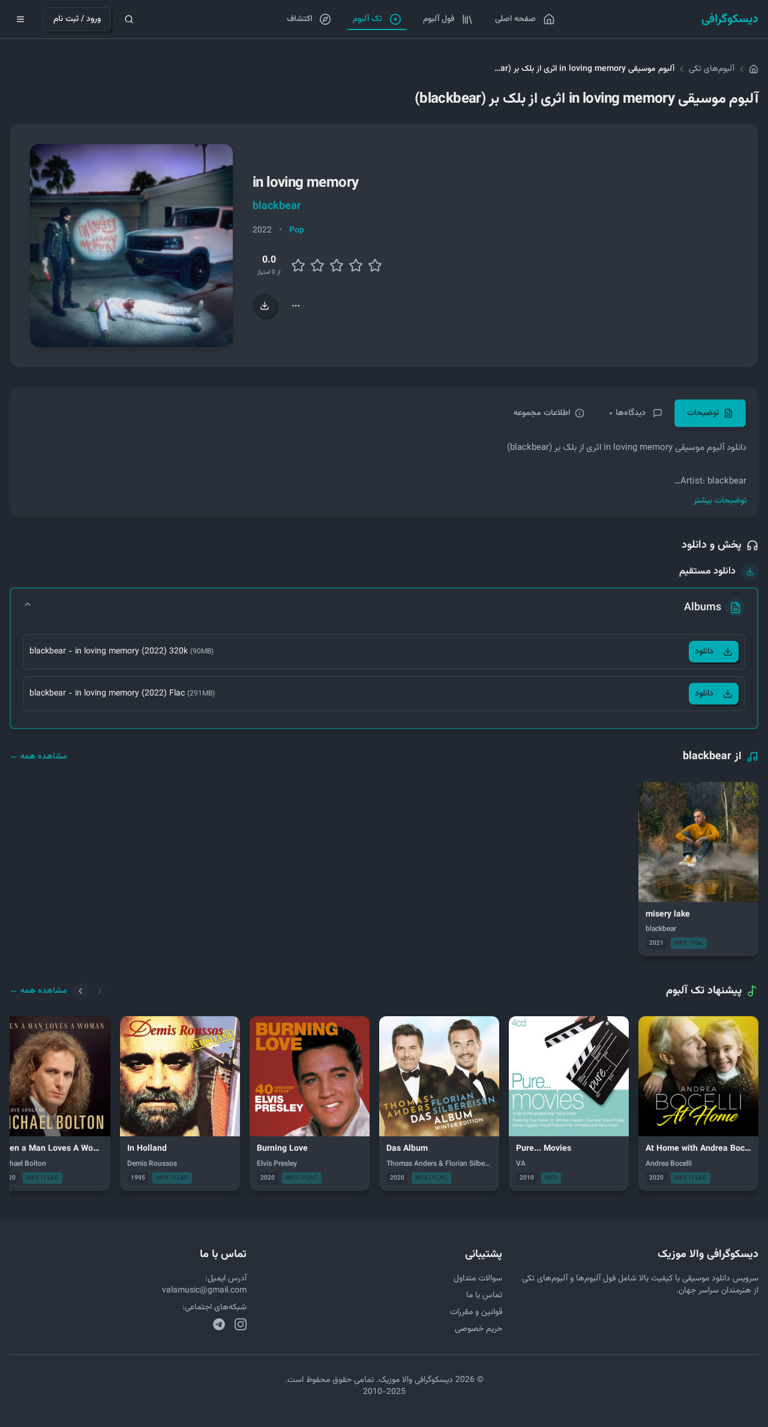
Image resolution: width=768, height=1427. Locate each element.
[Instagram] (241, 1324)
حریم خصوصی (478, 1329)
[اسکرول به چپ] (80, 991)
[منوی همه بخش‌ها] (20, 19)
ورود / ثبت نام (77, 19)
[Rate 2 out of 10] (298, 265)
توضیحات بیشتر (720, 501)
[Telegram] (219, 1324)
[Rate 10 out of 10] (375, 265)
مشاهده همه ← (38, 757)
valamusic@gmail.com (204, 1290)
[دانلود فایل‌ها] (265, 306)
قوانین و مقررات (476, 1312)
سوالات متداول (478, 1278)
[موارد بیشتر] (296, 306)
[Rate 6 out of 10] (336, 265)
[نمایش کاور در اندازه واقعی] (131, 246)
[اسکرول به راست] (99, 991)
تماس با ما (484, 1295)
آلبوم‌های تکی (711, 69)
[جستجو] (129, 19)
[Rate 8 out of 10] (355, 265)
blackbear (277, 206)
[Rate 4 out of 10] (317, 265)
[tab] (710, 413)
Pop (296, 231)
